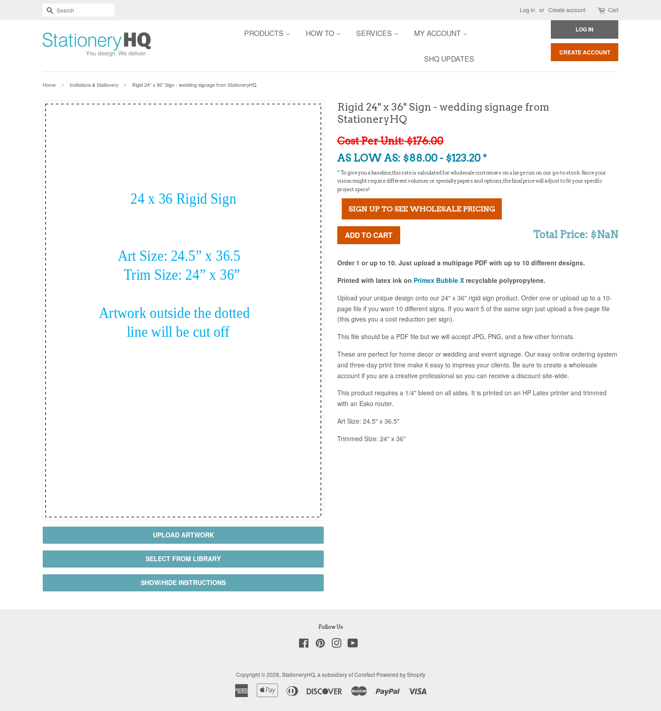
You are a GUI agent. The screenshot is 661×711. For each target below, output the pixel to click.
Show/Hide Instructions (183, 582)
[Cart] (602, 10)
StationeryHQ (298, 674)
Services (375, 33)
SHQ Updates (449, 58)
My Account (438, 33)
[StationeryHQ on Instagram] (336, 644)
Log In (585, 29)
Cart (613, 9)
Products (265, 33)
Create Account (584, 52)
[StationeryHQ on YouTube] (353, 644)
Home (49, 84)
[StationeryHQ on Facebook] (304, 644)
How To (321, 33)
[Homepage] (72, 45)
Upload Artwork (183, 534)
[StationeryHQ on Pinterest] (320, 644)
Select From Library (183, 558)
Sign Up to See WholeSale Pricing (421, 209)
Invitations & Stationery (94, 84)
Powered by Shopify (400, 674)
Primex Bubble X (439, 280)
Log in (527, 9)
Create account (566, 9)
